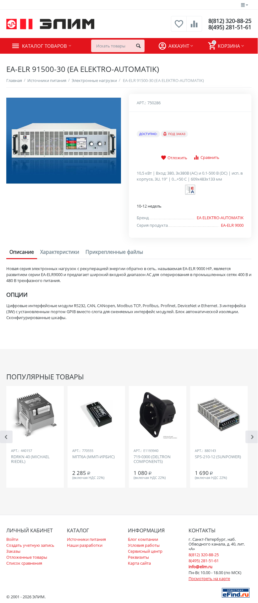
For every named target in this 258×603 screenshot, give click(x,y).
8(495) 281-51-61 (229, 27)
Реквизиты (138, 557)
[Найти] (138, 46)
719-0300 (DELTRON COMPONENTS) (152, 459)
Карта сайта (139, 563)
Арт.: (141, 103)
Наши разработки (84, 545)
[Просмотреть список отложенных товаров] (179, 27)
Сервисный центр (145, 551)
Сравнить (209, 157)
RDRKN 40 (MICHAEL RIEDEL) (30, 459)
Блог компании (143, 539)
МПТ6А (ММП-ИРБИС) (93, 456)
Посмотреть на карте (209, 578)
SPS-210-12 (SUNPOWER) (218, 456)
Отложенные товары (26, 557)
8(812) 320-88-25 (229, 21)
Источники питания (86, 539)
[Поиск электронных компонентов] (236, 592)
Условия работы (144, 545)
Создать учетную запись (30, 545)
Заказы (13, 551)
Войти (12, 539)
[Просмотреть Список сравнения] (194, 27)
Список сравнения (24, 563)
